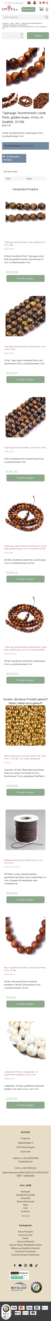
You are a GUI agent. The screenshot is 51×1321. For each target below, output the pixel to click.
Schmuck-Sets (25, 1235)
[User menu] (34, 3)
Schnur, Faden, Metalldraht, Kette (25, 1244)
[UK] (47, 2)
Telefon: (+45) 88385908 (25, 1158)
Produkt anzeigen (25, 278)
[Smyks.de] (10, 9)
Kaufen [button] (38, 35)
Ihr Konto (25, 1211)
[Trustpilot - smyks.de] (19, 1275)
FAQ (26, 1208)
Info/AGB (25, 1198)
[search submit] (46, 17)
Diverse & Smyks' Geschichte (25, 1254)
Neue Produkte (25, 1231)
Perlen (25, 1238)
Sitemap (25, 1215)
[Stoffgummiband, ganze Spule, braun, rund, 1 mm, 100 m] (25, 833)
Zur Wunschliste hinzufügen (11, 158)
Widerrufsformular (25, 1201)
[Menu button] (47, 9)
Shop (25, 1204)
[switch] (6, 1317)
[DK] (40, 2)
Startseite (25, 1191)
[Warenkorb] (41, 9)
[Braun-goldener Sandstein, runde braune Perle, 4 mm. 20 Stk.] (25, 940)
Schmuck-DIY (28, 9)
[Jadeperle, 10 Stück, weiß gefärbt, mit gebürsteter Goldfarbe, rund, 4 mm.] (25, 1044)
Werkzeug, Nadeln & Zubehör (25, 1248)
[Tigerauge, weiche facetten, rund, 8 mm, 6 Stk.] (25, 420)
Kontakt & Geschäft (25, 1194)
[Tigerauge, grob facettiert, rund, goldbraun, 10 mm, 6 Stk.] (25, 215)
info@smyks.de (25, 1161)
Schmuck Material (25, 1241)
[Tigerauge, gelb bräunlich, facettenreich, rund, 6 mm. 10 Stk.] (25, 319)
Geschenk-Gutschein (25, 1251)
